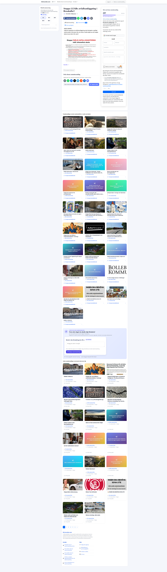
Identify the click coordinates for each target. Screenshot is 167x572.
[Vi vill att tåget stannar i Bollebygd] (116, 274)
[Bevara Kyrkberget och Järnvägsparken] (116, 168)
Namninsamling (70, 22)
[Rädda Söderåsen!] (95, 147)
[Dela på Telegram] (81, 18)
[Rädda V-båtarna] (73, 316)
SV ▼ (54, 1)
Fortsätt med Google (111, 35)
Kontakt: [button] (75, 1)
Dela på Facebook (71, 18)
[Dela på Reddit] (81, 80)
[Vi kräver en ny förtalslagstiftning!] (73, 125)
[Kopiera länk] (91, 18)
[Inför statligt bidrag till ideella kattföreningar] (95, 126)
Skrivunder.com (45, 1)
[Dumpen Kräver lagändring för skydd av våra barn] (73, 253)
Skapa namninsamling (74, 351)
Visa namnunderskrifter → (108, 16)
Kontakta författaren (69, 70)
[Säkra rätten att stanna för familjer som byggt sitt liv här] (73, 147)
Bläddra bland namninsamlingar (64, 1)
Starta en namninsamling (119, 1)
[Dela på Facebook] (71, 80)
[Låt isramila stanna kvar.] (95, 274)
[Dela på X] (85, 18)
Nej (108, 88)
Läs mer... (44, 14)
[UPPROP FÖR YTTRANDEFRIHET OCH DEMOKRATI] (95, 232)
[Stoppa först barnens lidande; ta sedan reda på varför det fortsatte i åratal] (95, 211)
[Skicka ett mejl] (88, 18)
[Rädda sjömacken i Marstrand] (73, 168)
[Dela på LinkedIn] (84, 80)
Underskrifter (82, 22)
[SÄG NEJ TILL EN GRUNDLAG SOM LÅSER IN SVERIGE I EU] (73, 296)
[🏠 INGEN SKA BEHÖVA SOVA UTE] (95, 295)
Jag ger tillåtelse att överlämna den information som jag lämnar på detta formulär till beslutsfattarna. (113, 79)
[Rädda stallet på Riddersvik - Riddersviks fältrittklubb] (95, 253)
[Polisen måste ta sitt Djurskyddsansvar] (116, 147)
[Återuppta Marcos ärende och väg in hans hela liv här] (73, 211)
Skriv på (114, 92)
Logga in (109, 1)
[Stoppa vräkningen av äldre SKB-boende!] (73, 275)
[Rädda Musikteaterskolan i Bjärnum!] (116, 253)
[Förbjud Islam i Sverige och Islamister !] (116, 190)
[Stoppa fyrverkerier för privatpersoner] (73, 190)
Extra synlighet (69, 25)
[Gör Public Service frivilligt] (116, 295)
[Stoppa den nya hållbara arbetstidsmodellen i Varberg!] (73, 232)
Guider (65, 542)
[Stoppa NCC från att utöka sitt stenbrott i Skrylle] (116, 126)
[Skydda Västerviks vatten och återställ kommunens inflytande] (116, 211)
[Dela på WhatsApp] (78, 18)
